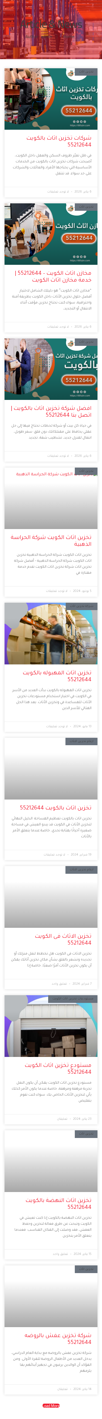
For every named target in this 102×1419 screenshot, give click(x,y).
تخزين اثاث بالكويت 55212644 (56, 808)
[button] (51, 1406)
